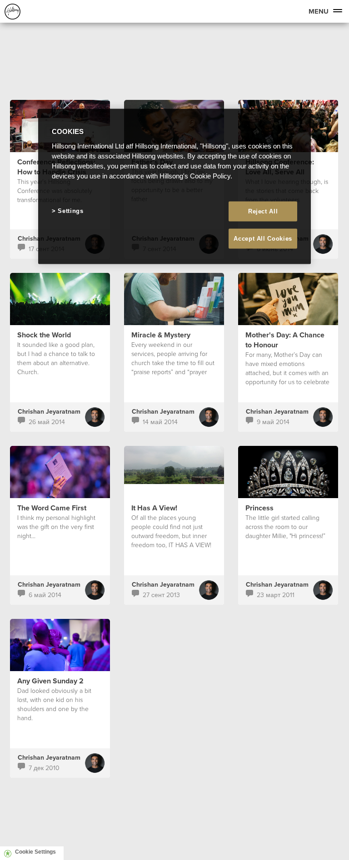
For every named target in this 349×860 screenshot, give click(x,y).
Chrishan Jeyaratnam (49, 411)
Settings (70, 210)
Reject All (263, 211)
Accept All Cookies (263, 238)
